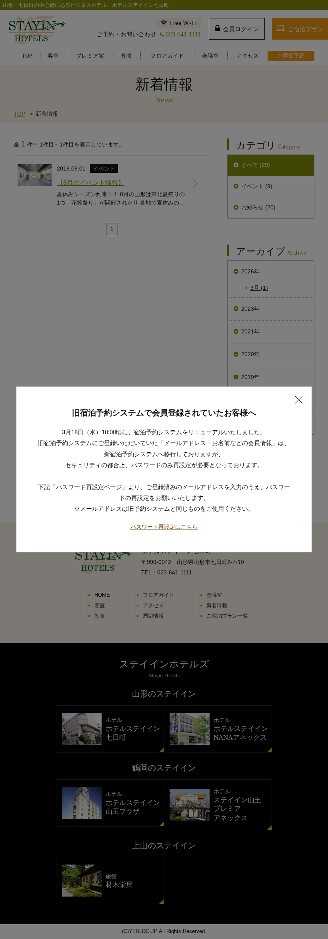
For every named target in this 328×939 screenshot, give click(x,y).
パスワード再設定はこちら (164, 527)
